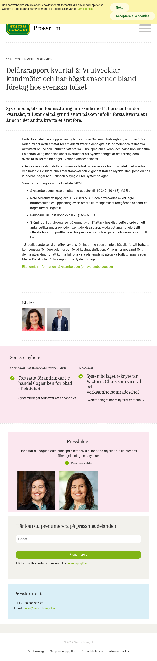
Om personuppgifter (62, 651)
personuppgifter (77, 563)
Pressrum (47, 28)
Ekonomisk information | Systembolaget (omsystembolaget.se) (67, 267)
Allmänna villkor (119, 651)
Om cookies (85, 8)
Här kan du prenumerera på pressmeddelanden (66, 526)
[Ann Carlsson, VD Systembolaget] (36, 490)
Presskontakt (28, 593)
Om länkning (36, 651)
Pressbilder (78, 441)
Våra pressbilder (81, 463)
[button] (142, 28)
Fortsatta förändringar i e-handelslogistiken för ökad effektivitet (45, 383)
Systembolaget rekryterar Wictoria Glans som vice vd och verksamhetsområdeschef (114, 384)
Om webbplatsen (92, 651)
